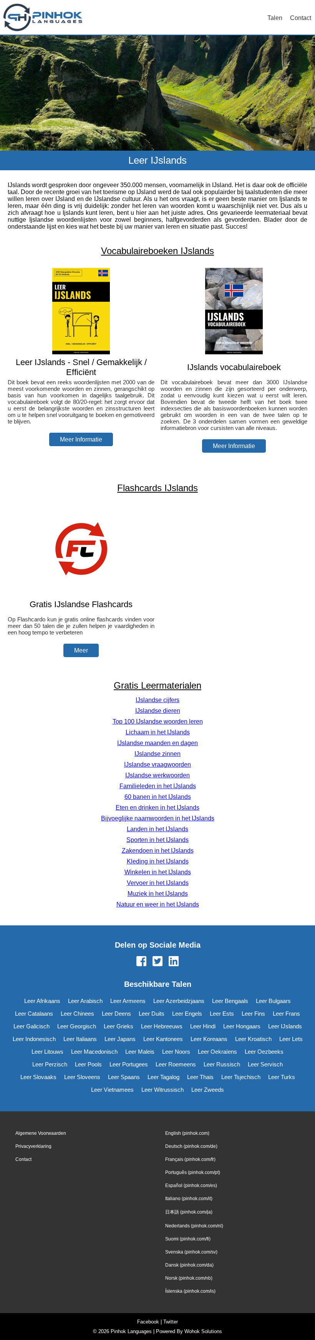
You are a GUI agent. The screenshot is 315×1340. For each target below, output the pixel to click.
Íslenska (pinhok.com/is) (190, 1291)
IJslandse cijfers (157, 700)
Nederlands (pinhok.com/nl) (194, 1226)
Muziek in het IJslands (158, 893)
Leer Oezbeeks (264, 1051)
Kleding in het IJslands (158, 861)
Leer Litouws (47, 1051)
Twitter (170, 1322)
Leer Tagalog (163, 1077)
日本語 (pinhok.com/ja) (188, 1212)
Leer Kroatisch (253, 1039)
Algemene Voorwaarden (40, 1133)
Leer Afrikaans (42, 1001)
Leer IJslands (285, 1026)
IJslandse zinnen (157, 754)
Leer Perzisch (49, 1064)
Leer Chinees (77, 1013)
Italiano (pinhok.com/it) (188, 1198)
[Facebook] (141, 961)
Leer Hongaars (241, 1026)
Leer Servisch (265, 1064)
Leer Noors (176, 1051)
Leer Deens (116, 1013)
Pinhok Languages (131, 1331)
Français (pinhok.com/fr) (190, 1159)
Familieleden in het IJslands (157, 786)
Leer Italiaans (80, 1039)
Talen (274, 18)
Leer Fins (253, 1013)
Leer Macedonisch (94, 1051)
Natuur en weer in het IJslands (157, 904)
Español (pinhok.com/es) (191, 1185)
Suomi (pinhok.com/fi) (188, 1239)
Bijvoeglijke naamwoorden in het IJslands (157, 818)
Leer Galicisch (31, 1026)
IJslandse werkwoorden (157, 775)
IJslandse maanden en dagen (157, 743)
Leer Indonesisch (34, 1039)
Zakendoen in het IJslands (158, 850)
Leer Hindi (203, 1026)
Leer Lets (291, 1039)
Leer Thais (200, 1077)
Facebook (148, 1322)
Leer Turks (281, 1077)
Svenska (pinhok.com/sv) (191, 1252)
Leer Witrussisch (162, 1089)
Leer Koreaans (209, 1039)
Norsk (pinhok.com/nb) (188, 1278)
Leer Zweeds (207, 1089)
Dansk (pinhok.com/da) (189, 1265)
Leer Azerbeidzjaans (178, 1001)
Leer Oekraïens (217, 1051)
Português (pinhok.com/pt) (192, 1172)
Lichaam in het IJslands (158, 732)
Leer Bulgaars (273, 1001)
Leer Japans (120, 1039)
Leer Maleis (139, 1051)
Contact (300, 18)
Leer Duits (151, 1013)
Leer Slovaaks (38, 1077)
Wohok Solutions (203, 1331)
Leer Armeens (128, 1001)
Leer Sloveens (82, 1077)
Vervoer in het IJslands (158, 883)
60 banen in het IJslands (157, 797)
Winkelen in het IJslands (157, 872)
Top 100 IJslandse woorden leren (158, 721)
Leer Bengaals (230, 1001)
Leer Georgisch (76, 1026)
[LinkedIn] (174, 961)
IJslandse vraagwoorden (157, 764)
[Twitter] (157, 961)
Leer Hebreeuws (161, 1026)
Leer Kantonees (163, 1039)
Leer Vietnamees (112, 1089)
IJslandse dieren (157, 710)
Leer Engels (187, 1013)
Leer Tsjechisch (240, 1077)
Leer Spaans (124, 1077)
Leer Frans (286, 1013)
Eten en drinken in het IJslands (157, 807)
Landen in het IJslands (157, 829)
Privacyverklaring (33, 1146)
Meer (81, 650)
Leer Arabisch (85, 1001)
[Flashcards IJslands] (81, 589)
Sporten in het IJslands (157, 840)
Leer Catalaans (34, 1013)
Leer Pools (88, 1064)
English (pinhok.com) (187, 1133)
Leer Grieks (118, 1026)
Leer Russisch (222, 1064)
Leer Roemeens (176, 1064)
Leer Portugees (128, 1064)
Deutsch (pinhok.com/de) (191, 1146)
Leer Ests (222, 1013)
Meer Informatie (81, 439)
